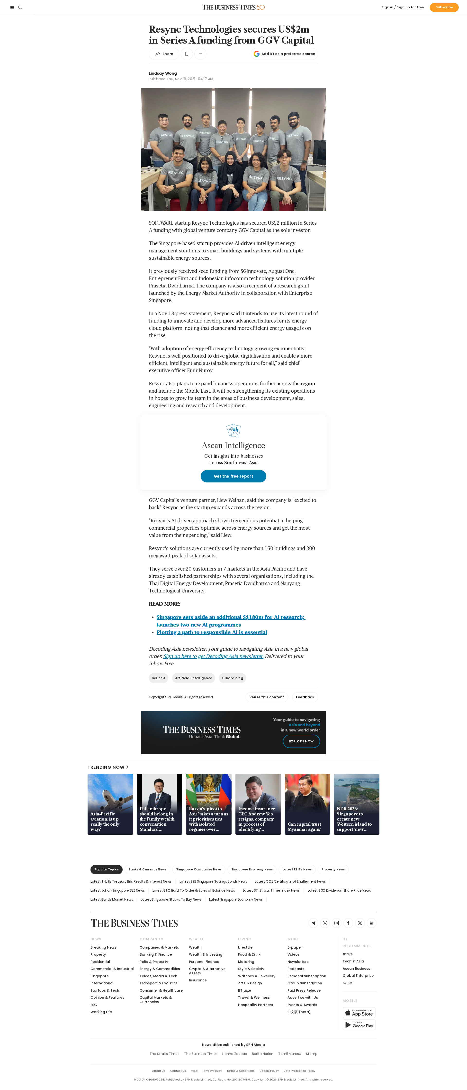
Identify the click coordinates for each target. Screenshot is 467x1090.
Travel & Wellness (254, 997)
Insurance (198, 980)
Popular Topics (106, 869)
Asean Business (356, 968)
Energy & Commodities (160, 968)
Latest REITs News (297, 869)
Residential (100, 961)
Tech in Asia (353, 961)
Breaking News (103, 947)
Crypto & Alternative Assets (207, 970)
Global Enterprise (358, 975)
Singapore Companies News (199, 869)
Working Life (101, 1011)
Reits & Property (154, 961)
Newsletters (298, 961)
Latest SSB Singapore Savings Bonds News (213, 881)
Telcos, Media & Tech (158, 976)
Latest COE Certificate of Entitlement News (290, 881)
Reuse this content (267, 697)
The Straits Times (164, 1053)
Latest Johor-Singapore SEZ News (117, 890)
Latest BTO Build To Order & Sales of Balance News (194, 890)
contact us (178, 1070)
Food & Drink (249, 954)
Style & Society (251, 968)
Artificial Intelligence (193, 678)
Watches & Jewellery (256, 976)
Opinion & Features (107, 997)
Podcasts (295, 968)
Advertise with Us (302, 997)
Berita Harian (262, 1053)
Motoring (246, 961)
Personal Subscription (306, 976)
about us (158, 1070)
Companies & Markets (159, 947)
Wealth (195, 947)
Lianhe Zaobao (234, 1053)
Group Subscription (304, 983)
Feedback (305, 697)
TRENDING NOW (106, 767)
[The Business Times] (229, 7)
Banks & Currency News (147, 869)
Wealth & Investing (205, 954)
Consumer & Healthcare (161, 990)
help (194, 1070)
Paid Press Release (304, 990)
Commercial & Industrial (112, 968)
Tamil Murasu (289, 1053)
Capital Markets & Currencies (156, 999)
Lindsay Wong (163, 73)
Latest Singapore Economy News (235, 899)
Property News (333, 869)
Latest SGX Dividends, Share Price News (339, 890)
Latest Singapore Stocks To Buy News (171, 899)
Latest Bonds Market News (111, 899)
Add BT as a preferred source (288, 53)
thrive (348, 954)
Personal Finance (204, 961)
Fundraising (232, 678)
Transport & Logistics (159, 983)
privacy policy (212, 1070)
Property (98, 954)
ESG (93, 1004)
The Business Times (200, 1053)
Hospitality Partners (255, 1004)
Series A (158, 678)
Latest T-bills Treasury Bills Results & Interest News (130, 881)
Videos (293, 954)
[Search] (20, 7)
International (102, 983)
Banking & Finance (156, 954)
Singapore (99, 976)
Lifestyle (245, 947)
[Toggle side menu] (12, 7)
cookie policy (269, 1070)
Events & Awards (302, 1004)
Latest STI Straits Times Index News (271, 890)
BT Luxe (244, 990)
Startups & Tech (104, 990)
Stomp (311, 1053)
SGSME (348, 982)
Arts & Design (250, 983)
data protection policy (299, 1070)
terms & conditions (241, 1070)
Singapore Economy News (252, 869)
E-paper (294, 947)
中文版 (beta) (299, 1011)
